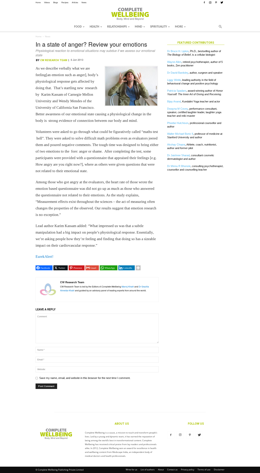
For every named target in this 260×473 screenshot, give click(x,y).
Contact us (172, 469)
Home (38, 2)
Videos (47, 2)
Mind (138, 26)
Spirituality (158, 26)
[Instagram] (210, 2)
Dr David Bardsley (177, 72)
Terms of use (204, 469)
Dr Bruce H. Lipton (178, 51)
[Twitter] (221, 2)
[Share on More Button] (138, 267)
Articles (75, 2)
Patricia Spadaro (176, 90)
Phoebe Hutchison (177, 122)
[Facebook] (204, 2)
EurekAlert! (44, 256)
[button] (220, 27)
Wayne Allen (174, 61)
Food (78, 26)
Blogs (55, 2)
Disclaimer (219, 469)
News (84, 2)
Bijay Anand (174, 101)
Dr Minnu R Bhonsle (178, 166)
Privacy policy (187, 469)
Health (94, 26)
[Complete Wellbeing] (130, 14)
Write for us (131, 469)
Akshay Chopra (176, 144)
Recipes (64, 2)
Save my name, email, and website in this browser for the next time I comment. (84, 377)
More (179, 26)
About (161, 469)
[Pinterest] (216, 2)
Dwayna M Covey (177, 108)
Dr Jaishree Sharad (178, 155)
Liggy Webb (174, 79)
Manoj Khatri (128, 286)
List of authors (148, 469)
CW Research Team (53, 60)
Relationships (117, 26)
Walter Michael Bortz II (180, 133)
